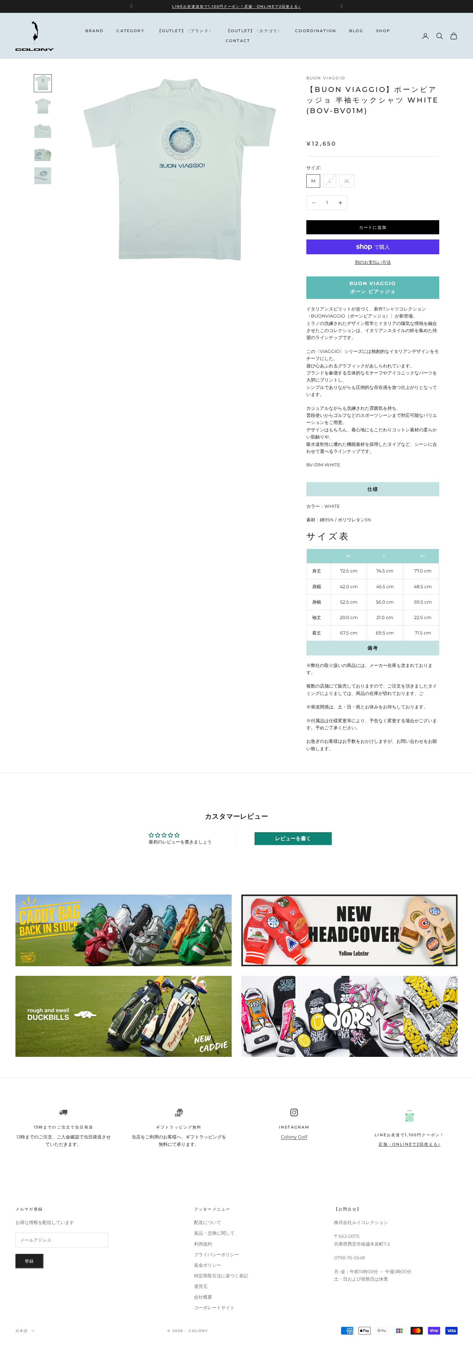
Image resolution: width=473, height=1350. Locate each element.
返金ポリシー (207, 1265)
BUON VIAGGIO (325, 78)
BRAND (94, 30)
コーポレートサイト (214, 1307)
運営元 (201, 1286)
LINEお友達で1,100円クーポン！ (409, 1134)
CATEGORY (130, 30)
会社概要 (203, 1297)
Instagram (294, 1127)
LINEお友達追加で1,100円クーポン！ (208, 6)
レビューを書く (293, 838)
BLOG (356, 30)
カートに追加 (373, 227)
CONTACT (238, 40)
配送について (207, 1222)
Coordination (315, 30)
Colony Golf (294, 1137)
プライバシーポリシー (216, 1254)
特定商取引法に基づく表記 (221, 1276)
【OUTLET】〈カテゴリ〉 (254, 30)
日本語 (21, 1330)
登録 (29, 1261)
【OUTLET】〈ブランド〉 (185, 30)
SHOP (383, 30)
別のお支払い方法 (373, 262)
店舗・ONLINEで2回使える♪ (272, 6)
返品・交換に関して (214, 1233)
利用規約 (203, 1244)
